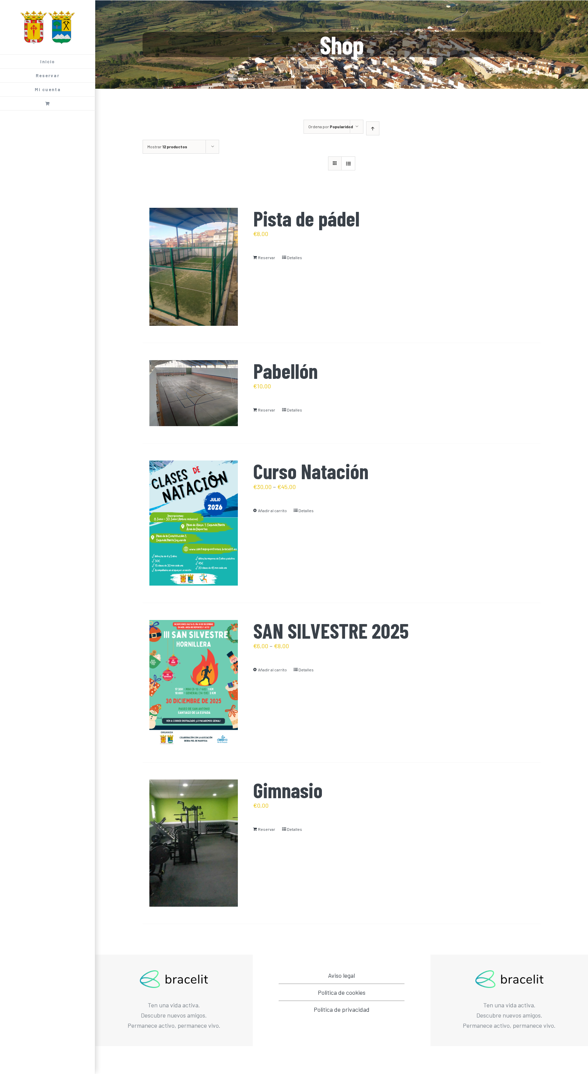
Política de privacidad (342, 1009)
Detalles (294, 257)
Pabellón (285, 370)
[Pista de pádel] (193, 267)
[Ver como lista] (348, 163)
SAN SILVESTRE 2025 (331, 630)
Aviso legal (341, 975)
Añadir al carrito (272, 510)
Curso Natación (311, 470)
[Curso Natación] (193, 523)
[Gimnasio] (193, 843)
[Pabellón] (193, 393)
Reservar (266, 257)
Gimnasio (288, 789)
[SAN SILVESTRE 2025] (193, 682)
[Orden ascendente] (372, 128)
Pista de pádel (306, 218)
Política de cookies (341, 992)
